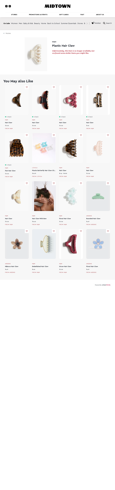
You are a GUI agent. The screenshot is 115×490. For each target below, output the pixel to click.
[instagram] (9, 6)
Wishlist (97, 23)
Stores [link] (80, 23)
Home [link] (43, 23)
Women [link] (14, 23)
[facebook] (6, 6)
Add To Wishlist (27, 87)
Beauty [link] (37, 23)
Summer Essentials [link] (68, 23)
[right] (87, 23)
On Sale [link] (6, 23)
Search (109, 23)
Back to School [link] (53, 23)
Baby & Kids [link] (28, 23)
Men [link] (20, 23)
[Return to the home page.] (57, 6)
